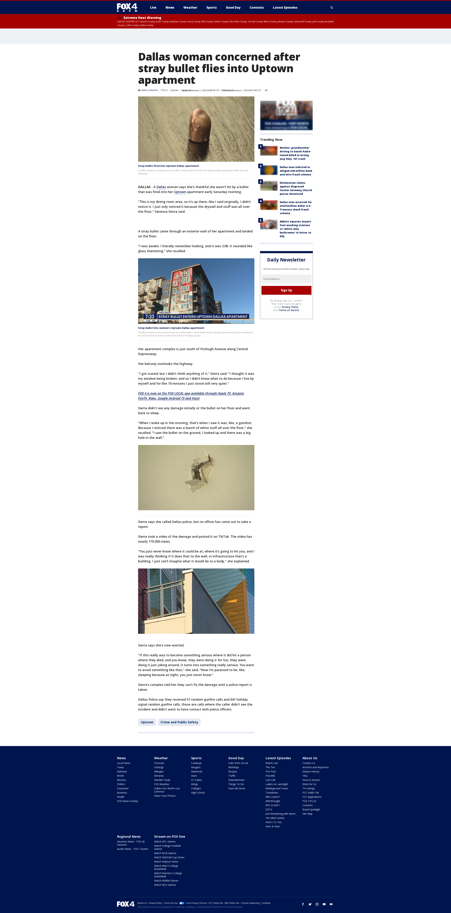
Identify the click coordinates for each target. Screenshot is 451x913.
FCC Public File (310, 792)
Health (120, 796)
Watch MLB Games (165, 853)
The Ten (270, 767)
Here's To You (273, 822)
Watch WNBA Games (166, 880)
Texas (120, 767)
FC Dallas (196, 780)
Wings (194, 784)
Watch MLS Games (165, 884)
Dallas (161, 187)
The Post (270, 771)
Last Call (270, 780)
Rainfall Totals (162, 780)
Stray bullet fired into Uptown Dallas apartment (168, 166)
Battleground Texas (276, 788)
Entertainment (236, 780)
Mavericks (197, 771)
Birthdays (233, 767)
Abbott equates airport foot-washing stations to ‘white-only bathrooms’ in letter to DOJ (295, 229)
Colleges (196, 788)
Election (121, 780)
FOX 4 (164, 90)
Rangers (195, 767)
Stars (194, 775)
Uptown (174, 90)
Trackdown (271, 792)
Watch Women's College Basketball (168, 874)
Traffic (232, 775)
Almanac (159, 775)
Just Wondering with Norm (280, 813)
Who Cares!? (272, 796)
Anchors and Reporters (315, 767)
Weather (161, 758)
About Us (309, 758)
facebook (303, 904)
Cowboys (196, 763)
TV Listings (308, 788)
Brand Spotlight (311, 809)
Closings (159, 767)
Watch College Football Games (167, 847)
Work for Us (309, 784)
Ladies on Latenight (276, 784)
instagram (317, 904)
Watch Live (271, 763)
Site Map (307, 813)
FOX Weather (161, 784)
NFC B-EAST (272, 805)
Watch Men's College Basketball (166, 867)
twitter (310, 904)
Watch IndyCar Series (166, 861)
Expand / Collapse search (332, 7)
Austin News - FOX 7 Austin (132, 849)
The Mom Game (274, 818)
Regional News (129, 836)
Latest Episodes (278, 758)
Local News (123, 763)
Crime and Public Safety (179, 722)
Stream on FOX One (169, 836)
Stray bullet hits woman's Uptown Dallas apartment (171, 328)
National (122, 771)
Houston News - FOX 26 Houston (131, 843)
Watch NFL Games (165, 841)
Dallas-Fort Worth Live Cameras (167, 790)
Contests (307, 805)
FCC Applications (312, 796)
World (120, 775)
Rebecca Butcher (149, 90)
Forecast (159, 763)
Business (122, 792)
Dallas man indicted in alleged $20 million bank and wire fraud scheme (296, 170)
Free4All (270, 775)
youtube (324, 904)
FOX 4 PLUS (309, 801)
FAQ (304, 775)
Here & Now (272, 826)
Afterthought (272, 801)
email (331, 904)
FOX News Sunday (127, 801)
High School (198, 792)
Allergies (159, 771)
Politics (121, 784)
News (121, 758)
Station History (310, 771)
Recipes (232, 771)
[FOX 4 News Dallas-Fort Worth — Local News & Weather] (128, 7)
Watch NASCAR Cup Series (169, 857)
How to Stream (311, 780)
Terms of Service (289, 310)
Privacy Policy (290, 307)
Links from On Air (238, 763)
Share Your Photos (165, 795)
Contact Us (308, 763)
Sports (196, 758)
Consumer (123, 788)
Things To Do (236, 784)
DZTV (268, 809)
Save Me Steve (236, 788)
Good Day (236, 758)
